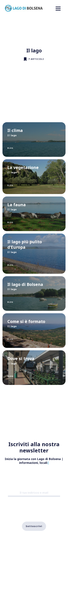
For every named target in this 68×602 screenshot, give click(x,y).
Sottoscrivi (34, 526)
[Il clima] (34, 139)
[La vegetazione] (34, 176)
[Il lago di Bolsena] (34, 293)
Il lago (12, 135)
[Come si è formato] (34, 330)
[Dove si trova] (34, 367)
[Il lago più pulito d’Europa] (34, 254)
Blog (10, 148)
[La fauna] (34, 213)
